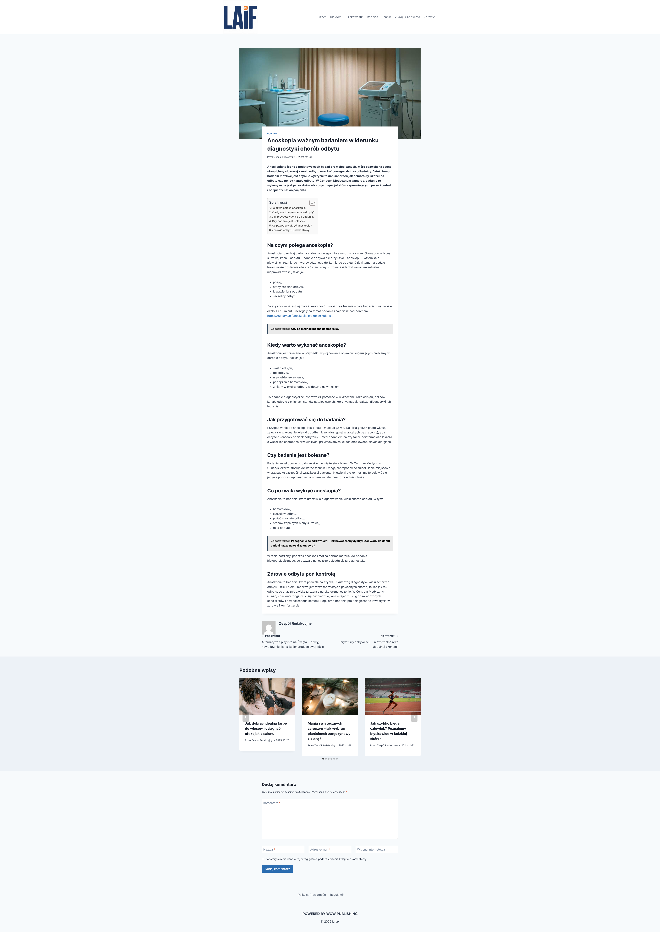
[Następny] (414, 717)
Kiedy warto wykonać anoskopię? (293, 212)
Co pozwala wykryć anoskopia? (292, 225)
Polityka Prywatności (312, 894)
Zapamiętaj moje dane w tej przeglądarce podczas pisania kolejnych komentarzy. (316, 859)
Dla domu (336, 17)
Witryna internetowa (371, 849)
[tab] (323, 759)
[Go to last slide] (246, 717)
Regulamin (337, 894)
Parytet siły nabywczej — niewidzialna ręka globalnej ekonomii (368, 641)
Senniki (387, 17)
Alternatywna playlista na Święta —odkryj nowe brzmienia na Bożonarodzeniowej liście (293, 641)
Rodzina (372, 17)
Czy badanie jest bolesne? (288, 221)
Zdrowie (429, 17)
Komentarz (271, 803)
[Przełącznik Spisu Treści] (311, 203)
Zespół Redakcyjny (284, 157)
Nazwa (269, 849)
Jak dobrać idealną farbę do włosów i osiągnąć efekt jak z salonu (266, 728)
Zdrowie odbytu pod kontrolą (290, 230)
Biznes (322, 17)
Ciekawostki (355, 17)
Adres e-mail (320, 849)
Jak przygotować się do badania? (293, 216)
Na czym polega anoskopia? (288, 207)
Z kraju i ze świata (407, 17)
